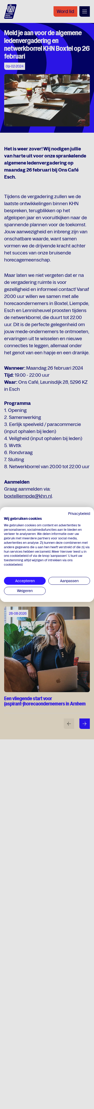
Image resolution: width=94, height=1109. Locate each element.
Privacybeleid (79, 513)
